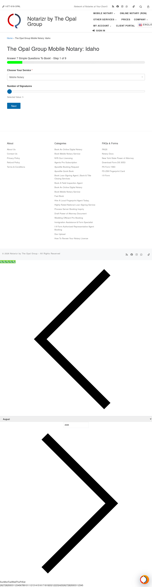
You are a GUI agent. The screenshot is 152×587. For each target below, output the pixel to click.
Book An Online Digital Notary (68, 149)
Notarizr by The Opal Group (24, 253)
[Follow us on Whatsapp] (127, 6)
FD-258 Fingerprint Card (113, 171)
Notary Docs (108, 153)
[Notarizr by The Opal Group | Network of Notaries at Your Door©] (14, 20)
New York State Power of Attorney (118, 158)
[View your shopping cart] (148, 6)
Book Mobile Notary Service (67, 153)
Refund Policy (13, 162)
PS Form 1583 (108, 166)
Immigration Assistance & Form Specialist (73, 222)
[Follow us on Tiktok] (134, 6)
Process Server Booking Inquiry (69, 208)
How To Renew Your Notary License (71, 238)
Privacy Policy (13, 158)
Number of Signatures (19, 86)
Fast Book (59, 195)
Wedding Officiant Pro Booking (68, 217)
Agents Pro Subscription (65, 162)
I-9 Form (106, 175)
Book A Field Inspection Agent (68, 182)
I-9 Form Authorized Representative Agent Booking (74, 228)
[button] (144, 579)
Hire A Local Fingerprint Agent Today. (71, 200)
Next (13, 106)
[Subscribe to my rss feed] (113, 6)
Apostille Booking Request (66, 166)
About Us (11, 149)
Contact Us (12, 153)
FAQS (104, 149)
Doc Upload (59, 233)
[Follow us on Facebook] (118, 6)
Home (10, 38)
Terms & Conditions (16, 166)
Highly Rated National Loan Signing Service (74, 204)
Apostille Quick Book (64, 171)
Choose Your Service (20, 70)
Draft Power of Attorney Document (70, 213)
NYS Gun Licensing (63, 158)
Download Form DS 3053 (113, 162)
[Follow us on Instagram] (122, 6)
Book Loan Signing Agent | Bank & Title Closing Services (72, 177)
